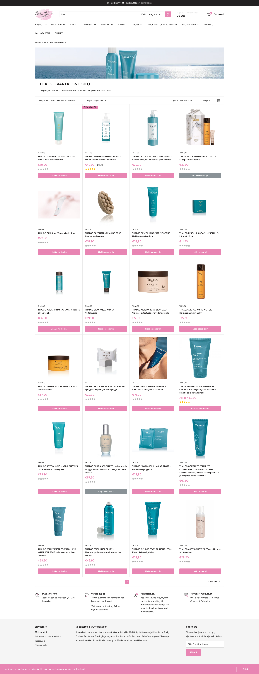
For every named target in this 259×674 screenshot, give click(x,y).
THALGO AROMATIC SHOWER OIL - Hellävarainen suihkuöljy (196, 311)
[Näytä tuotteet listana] (218, 100)
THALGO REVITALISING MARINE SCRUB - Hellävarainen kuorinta (151, 234)
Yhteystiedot (41, 645)
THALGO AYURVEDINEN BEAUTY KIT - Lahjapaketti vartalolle (197, 158)
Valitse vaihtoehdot (200, 408)
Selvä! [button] (245, 669)
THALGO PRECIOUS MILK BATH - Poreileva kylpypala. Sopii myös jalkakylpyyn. (105, 388)
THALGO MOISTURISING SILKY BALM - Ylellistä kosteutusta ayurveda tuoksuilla (150, 311)
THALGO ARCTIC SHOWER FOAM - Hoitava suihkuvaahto (200, 551)
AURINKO (208, 24)
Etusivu (38, 42)
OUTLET (59, 33)
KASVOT (39, 24)
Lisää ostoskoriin (59, 175)
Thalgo (41, 153)
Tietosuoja (40, 641)
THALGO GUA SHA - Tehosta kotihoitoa (56, 233)
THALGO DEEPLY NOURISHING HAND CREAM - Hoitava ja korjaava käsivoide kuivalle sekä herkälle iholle (197, 389)
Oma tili (181, 15)
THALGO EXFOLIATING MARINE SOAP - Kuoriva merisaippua (103, 234)
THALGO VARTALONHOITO (56, 42)
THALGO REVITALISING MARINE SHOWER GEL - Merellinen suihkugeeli (58, 468)
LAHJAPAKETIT (42, 33)
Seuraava (212, 581)
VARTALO (105, 24)
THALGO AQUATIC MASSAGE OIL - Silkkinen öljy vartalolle (59, 311)
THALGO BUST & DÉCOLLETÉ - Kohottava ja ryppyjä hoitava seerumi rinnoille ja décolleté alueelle (106, 469)
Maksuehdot (41, 632)
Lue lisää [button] (80, 669)
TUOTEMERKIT (189, 24)
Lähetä (193, 652)
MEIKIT (73, 24)
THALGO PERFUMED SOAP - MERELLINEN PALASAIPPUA (199, 234)
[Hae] (168, 14)
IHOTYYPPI (56, 24)
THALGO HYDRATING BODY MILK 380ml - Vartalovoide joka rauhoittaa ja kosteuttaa (151, 158)
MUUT (136, 24)
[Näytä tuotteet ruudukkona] (214, 100)
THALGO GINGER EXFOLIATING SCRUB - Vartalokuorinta (57, 388)
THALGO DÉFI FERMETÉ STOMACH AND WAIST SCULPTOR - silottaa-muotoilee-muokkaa (57, 552)
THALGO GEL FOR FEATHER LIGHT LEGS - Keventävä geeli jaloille (152, 551)
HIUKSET (88, 24)
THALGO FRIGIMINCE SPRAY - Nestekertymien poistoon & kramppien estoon (103, 552)
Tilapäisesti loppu (200, 175)
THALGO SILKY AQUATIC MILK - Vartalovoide (100, 311)
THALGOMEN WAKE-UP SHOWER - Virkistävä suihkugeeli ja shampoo (149, 388)
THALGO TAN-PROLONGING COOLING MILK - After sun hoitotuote (56, 158)
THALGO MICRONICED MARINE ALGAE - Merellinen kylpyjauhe (151, 468)
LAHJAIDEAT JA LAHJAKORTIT (162, 24)
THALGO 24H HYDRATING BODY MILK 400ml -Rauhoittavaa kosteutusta (103, 158)
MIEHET (121, 24)
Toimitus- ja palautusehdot (48, 636)
